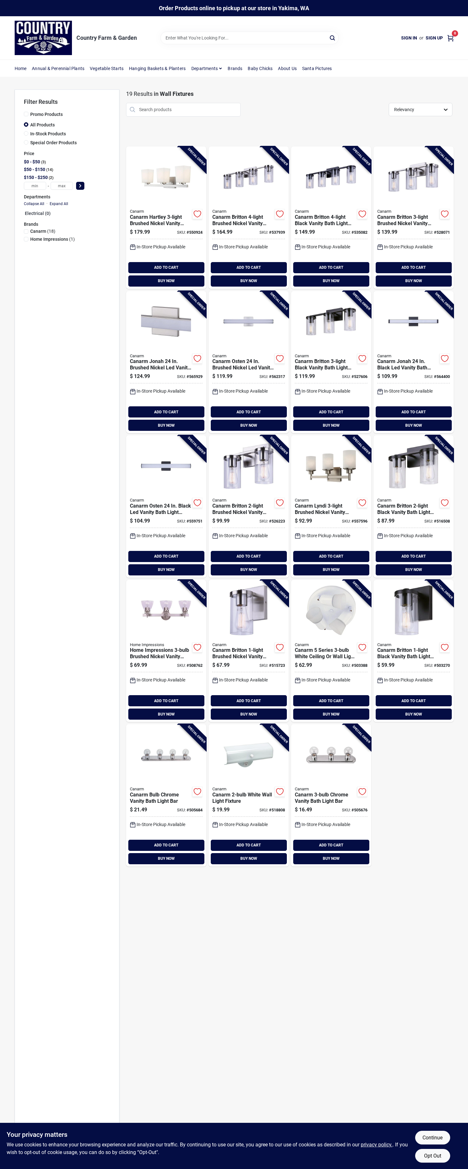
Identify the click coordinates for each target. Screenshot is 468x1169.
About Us (287, 68)
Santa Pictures (317, 68)
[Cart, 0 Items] (450, 38)
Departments (204, 68)
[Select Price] (80, 186)
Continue (432, 1138)
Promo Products (46, 114)
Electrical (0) (38, 213)
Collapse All (34, 204)
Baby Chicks (260, 68)
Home (21, 68)
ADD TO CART (166, 267)
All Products (42, 124)
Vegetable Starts (107, 68)
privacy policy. (377, 1145)
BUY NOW (166, 281)
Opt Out (432, 1156)
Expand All (59, 204)
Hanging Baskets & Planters (157, 68)
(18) (42, 231)
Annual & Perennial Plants (58, 68)
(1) (52, 239)
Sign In (409, 37)
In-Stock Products (48, 133)
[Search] (332, 37)
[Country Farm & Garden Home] (43, 38)
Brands (235, 68)
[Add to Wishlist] (197, 214)
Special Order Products (53, 142)
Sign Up (434, 37)
